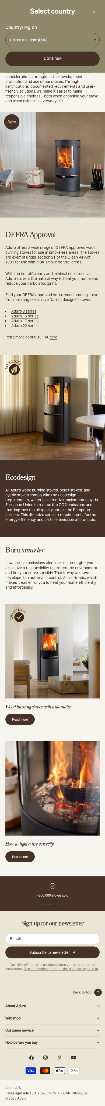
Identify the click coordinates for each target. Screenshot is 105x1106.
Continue (53, 58)
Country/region (21, 27)
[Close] (94, 11)
